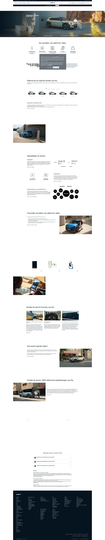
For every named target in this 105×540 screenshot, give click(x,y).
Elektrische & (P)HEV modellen (40, 9)
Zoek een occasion (42, 498)
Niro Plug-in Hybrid (18, 515)
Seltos (17, 517)
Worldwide (67, 534)
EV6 (16, 526)
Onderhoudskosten (57, 9)
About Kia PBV (54, 498)
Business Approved (67, 501)
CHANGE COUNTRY (88, 0)
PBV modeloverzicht (55, 501)
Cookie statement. (51, 64)
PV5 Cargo (17, 531)
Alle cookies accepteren (56, 67)
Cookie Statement (86, 534)
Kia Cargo (17, 501)
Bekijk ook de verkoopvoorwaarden (38, 476)
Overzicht (66, 498)
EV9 (16, 528)
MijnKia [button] (35, 0)
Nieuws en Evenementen (55, 511)
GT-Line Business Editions (68, 500)
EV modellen (30, 499)
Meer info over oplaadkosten (58, 181)
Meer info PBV (49, 394)
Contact (57, 5)
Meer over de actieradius (56, 442)
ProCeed (17, 511)
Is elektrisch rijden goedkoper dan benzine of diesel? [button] (46, 461)
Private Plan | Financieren (31, 501)
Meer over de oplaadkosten (30, 428)
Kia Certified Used (42, 499)
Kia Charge (73, 9)
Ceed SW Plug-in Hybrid (19, 509)
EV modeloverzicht (42, 510)
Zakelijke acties (67, 499)
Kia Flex (29, 509)
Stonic (17, 499)
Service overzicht (79, 498)
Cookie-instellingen (49, 67)
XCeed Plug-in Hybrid (19, 512)
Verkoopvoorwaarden (80, 534)
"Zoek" (84, 0)
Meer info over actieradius (30, 108)
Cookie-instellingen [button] (17, 0)
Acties (29, 498)
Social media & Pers (55, 512)
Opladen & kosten (49, 9)
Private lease (30, 500)
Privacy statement (75, 534)
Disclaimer (70, 534)
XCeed (17, 510)
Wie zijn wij (53, 510)
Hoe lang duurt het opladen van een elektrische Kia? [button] (46, 465)
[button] (82, 0)
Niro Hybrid (17, 514)
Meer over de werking (70, 442)
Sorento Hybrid (18, 524)
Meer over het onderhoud (43, 442)
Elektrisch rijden (42, 511)
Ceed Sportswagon (18, 508)
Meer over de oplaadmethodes (44, 428)
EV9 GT (17, 529)
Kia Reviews (30, 508)
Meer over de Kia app (50, 290)
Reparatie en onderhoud (80, 499)
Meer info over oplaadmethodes (59, 138)
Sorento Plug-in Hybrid (19, 525)
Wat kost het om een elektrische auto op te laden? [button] (45, 457)
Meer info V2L (28, 332)
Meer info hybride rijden (30, 356)
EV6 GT (17, 527)
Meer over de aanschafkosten (30, 442)
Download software (36, 482)
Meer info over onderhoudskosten (32, 196)
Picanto (17, 498)
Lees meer (38, 270)
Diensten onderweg (79, 501)
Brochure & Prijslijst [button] (25, 0)
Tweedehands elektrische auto (44, 500)
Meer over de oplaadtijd (70, 428)
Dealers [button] (30, 0)
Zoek (81, 0)
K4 (16, 513)
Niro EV (17, 516)
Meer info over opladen (50, 138)
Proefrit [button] (21, 0)
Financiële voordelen (66, 9)
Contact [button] (33, 0)
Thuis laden (42, 512)
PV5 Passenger (18, 530)
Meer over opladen (56, 428)
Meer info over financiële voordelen (32, 224)
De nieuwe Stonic (18, 500)
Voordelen (31, 9)
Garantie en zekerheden (80, 500)
